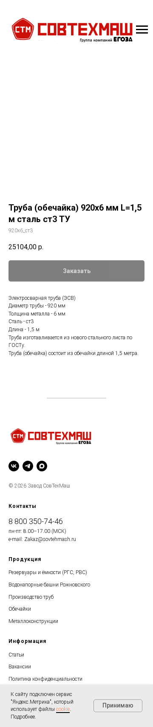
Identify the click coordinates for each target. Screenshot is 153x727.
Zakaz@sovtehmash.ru (50, 539)
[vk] (13, 466)
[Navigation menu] (142, 29)
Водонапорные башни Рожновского (49, 585)
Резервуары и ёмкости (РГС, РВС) (47, 572)
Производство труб (31, 597)
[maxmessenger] (42, 466)
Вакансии (19, 667)
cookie (63, 709)
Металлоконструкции (33, 621)
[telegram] (28, 466)
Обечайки (19, 609)
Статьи (16, 655)
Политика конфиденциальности (45, 679)
